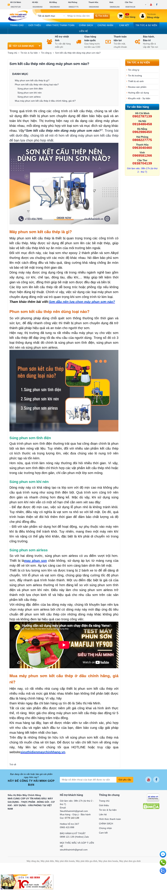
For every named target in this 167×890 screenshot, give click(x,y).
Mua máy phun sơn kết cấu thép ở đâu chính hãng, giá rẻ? (45, 100)
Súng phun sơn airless (29, 96)
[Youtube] (151, 4)
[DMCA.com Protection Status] (151, 806)
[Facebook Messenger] (163, 854)
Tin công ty (46, 53)
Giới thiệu (34, 25)
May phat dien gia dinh (130, 861)
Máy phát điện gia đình (86, 861)
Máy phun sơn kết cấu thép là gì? (32, 80)
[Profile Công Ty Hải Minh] (27, 881)
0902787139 (16, 7)
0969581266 (115, 7)
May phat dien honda (108, 861)
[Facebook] (156, 4)
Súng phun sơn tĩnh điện (30, 88)
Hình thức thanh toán (60, 25)
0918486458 (37, 7)
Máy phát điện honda (65, 861)
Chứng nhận (105, 25)
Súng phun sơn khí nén (29, 92)
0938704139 (130, 7)
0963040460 (94, 7)
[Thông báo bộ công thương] (153, 797)
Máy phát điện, (47, 861)
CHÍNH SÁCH (86, 25)
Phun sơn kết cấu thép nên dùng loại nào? (37, 84)
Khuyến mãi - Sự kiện (139, 98)
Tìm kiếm (103, 15)
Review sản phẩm (137, 87)
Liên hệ (83, 31)
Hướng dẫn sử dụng (138, 92)
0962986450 (55, 7)
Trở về (12, 764)
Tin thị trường (135, 75)
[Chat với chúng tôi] (163, 870)
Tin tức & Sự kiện (146, 25)
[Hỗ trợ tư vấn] (163, 862)
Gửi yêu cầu (125, 779)
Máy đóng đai (33, 861)
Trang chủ (16, 25)
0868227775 (73, 7)
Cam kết (124, 25)
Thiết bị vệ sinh (136, 81)
